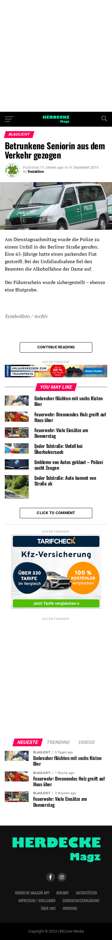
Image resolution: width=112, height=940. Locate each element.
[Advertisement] (56, 56)
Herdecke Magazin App (32, 893)
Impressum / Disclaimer (37, 900)
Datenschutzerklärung (81, 900)
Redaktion (36, 172)
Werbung (70, 908)
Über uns (48, 908)
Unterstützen (86, 893)
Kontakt (62, 893)
